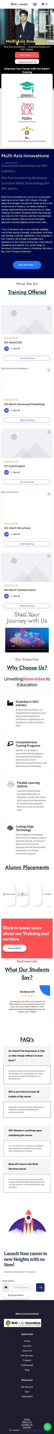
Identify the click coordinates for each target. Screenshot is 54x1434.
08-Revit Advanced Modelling (24, 404)
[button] (49, 308)
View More (25, 55)
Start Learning (27, 420)
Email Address (8, 1281)
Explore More (25, 265)
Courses (27, 1346)
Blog (27, 1370)
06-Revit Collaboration (20, 590)
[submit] (40, 1287)
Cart (27, 1391)
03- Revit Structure (17, 528)
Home (27, 1341)
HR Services (27, 1355)
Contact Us (26, 1424)
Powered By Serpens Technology (33, 1430)
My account (27, 1387)
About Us (27, 1350)
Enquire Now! (25, 62)
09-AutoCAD (13, 342)
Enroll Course (27, 358)
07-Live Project (14, 466)
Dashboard (27, 1396)
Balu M (17, 348)
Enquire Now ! (17, 1295)
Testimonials (27, 1365)
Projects (27, 1360)
